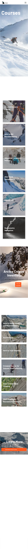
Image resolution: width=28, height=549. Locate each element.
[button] (25, 2)
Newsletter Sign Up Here (10, 449)
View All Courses (18, 284)
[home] (4, 2)
